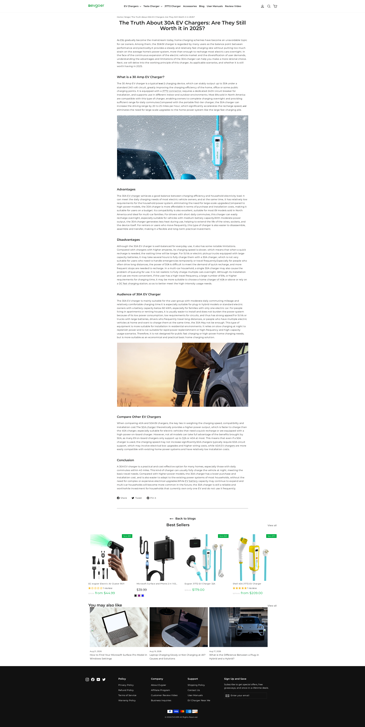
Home (120, 17)
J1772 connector (171, 91)
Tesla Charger (151, 6)
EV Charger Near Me (199, 700)
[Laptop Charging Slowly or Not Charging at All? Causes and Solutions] (179, 627)
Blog (201, 6)
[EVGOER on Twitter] (104, 679)
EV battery (191, 481)
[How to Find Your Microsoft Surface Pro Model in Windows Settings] (119, 627)
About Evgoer (158, 685)
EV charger (133, 196)
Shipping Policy (196, 685)
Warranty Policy (127, 700)
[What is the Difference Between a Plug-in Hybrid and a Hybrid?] (238, 627)
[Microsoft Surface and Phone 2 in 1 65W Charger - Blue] (142, 595)
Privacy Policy (126, 685)
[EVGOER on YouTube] (98, 679)
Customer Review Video (164, 695)
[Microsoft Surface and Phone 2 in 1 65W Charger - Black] (135, 595)
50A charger (148, 427)
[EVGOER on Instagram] (87, 679)
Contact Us (194, 690)
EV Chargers (131, 6)
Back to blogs (185, 518)
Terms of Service (127, 695)
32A (184, 438)
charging (171, 83)
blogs (127, 17)
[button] (95, 588)
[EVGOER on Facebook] (93, 679)
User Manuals (215, 6)
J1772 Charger (173, 6)
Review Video (233, 6)
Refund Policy (126, 690)
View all (272, 525)
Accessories (190, 6)
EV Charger (154, 77)
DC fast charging (129, 283)
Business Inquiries (161, 700)
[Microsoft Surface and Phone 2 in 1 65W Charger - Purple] (139, 595)
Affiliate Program (160, 690)
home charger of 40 (211, 279)
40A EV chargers (225, 445)
